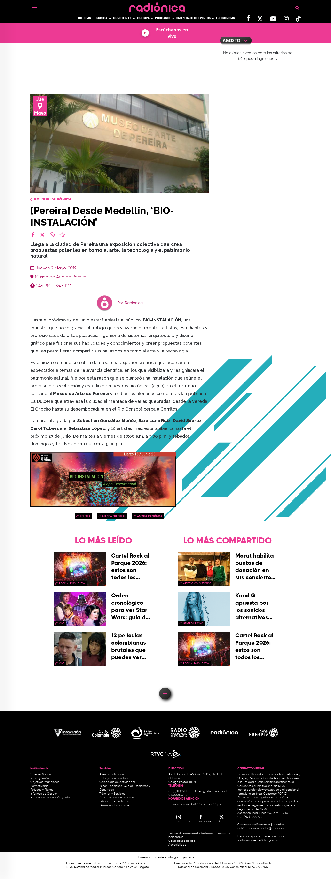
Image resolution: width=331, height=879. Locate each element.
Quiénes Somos (40, 774)
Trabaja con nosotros (113, 778)
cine (61, 623)
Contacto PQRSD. (275, 793)
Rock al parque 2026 (72, 583)
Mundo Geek (122, 18)
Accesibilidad (177, 844)
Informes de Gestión (44, 793)
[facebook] (32, 234)
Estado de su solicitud (114, 801)
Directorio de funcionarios (116, 797)
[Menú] (34, 9)
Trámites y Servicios (112, 793)
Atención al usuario (112, 774)
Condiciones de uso (181, 841)
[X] (42, 234)
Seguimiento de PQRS (252, 809)
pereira (85, 516)
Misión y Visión (39, 778)
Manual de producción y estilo (50, 797)
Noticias (84, 18)
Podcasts (162, 18)
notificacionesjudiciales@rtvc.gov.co (261, 828)
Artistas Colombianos (197, 583)
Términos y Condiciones (115, 805)
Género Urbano (193, 623)
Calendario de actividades (117, 782)
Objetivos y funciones (44, 782)
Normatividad (39, 786)
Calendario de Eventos (193, 18)
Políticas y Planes (41, 789)
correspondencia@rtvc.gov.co (258, 789)
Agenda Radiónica (52, 199)
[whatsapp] (52, 234)
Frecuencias (225, 18)
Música (101, 18)
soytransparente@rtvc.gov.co (257, 840)
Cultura (143, 18)
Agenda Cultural (114, 516)
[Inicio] (157, 5)
